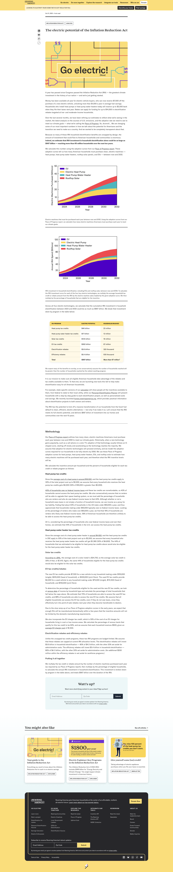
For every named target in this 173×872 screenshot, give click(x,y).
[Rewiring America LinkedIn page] (124, 857)
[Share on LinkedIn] (39, 30)
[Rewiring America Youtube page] (142, 857)
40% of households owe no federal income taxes (65, 490)
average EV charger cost (55, 628)
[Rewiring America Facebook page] (137, 857)
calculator (85, 390)
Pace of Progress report (104, 149)
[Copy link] (39, 42)
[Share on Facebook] (39, 38)
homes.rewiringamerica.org (85, 398)
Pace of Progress (92, 123)
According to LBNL (53, 558)
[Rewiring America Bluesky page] (129, 857)
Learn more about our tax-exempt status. (84, 802)
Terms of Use (35, 857)
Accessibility (55, 857)
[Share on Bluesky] (39, 34)
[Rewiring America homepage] (30, 2)
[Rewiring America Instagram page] (133, 857)
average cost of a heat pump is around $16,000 (72, 479)
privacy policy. (113, 850)
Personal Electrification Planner (104, 393)
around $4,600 (96, 535)
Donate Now (135, 801)
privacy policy (103, 703)
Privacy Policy (45, 857)
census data (52, 591)
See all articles (140, 728)
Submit (118, 696)
